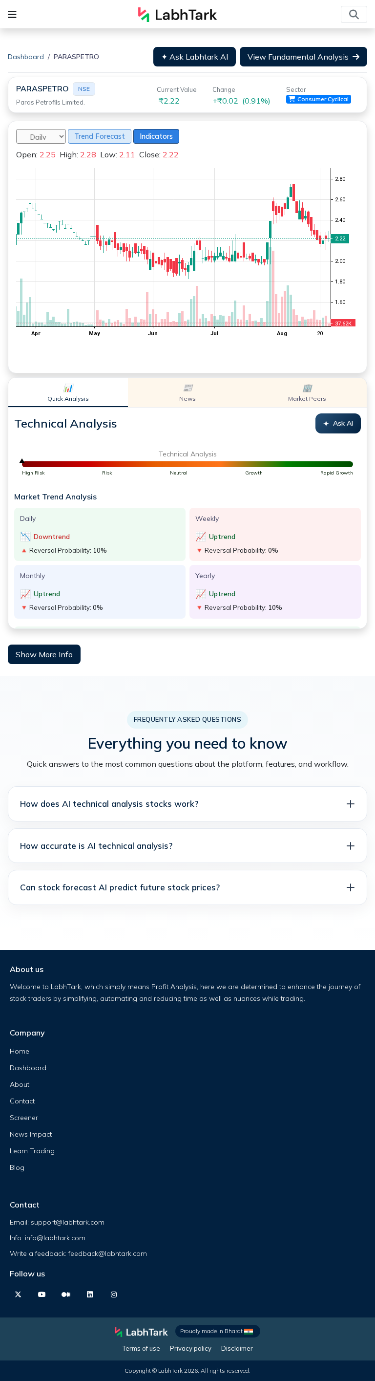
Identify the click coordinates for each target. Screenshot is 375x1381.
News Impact (31, 1134)
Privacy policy (190, 1348)
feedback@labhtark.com (107, 1253)
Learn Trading (32, 1150)
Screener (24, 1117)
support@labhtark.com (67, 1222)
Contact (22, 1101)
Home (19, 1051)
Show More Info (44, 654)
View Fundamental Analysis (298, 57)
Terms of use (141, 1348)
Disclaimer (237, 1348)
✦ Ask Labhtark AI (194, 57)
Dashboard (26, 56)
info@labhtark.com (55, 1237)
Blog (17, 1167)
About (19, 1084)
